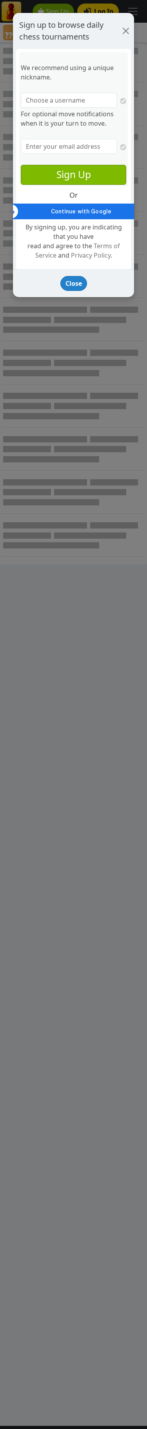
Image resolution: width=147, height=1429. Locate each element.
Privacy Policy (91, 255)
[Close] (126, 31)
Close (73, 283)
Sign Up (73, 174)
